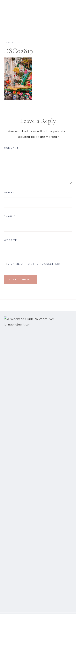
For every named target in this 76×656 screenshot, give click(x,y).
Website (10, 240)
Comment (11, 148)
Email (9, 216)
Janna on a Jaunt (38, 14)
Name (9, 192)
